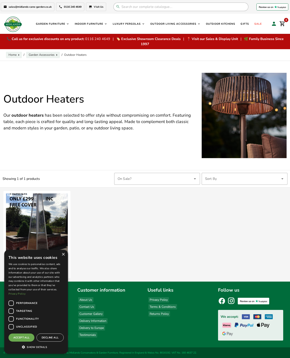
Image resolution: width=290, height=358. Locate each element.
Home (12, 55)
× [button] (63, 254)
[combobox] (157, 179)
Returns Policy (159, 314)
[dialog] (36, 302)
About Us (85, 300)
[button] (36, 346)
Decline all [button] (50, 337)
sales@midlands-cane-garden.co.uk (30, 7)
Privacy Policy (159, 300)
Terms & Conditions (163, 307)
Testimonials (87, 335)
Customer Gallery (91, 314)
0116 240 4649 (73, 7)
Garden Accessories (42, 55)
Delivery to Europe (91, 328)
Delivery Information (92, 321)
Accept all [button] (21, 337)
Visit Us (98, 7)
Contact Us (86, 307)
